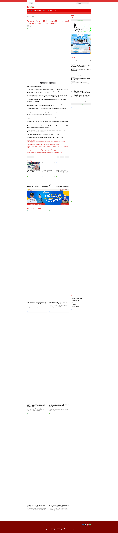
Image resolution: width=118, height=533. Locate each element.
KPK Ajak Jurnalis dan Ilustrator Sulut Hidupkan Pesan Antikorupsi (80, 79)
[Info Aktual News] (31, 6)
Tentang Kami (64, 528)
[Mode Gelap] (90, 3)
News (28, 18)
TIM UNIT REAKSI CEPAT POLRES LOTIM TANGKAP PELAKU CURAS (81, 70)
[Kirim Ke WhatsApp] (68, 157)
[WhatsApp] (90, 525)
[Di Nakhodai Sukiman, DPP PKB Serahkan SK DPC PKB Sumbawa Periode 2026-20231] (62, 179)
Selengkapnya (80, 20)
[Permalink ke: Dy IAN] (28, 25)
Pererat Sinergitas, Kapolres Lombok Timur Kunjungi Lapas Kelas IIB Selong (42, 150)
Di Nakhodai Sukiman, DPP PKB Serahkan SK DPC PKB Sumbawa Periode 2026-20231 (44, 152)
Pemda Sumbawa (75, 306)
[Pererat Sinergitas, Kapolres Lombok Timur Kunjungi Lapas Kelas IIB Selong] (48, 179)
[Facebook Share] (58, 157)
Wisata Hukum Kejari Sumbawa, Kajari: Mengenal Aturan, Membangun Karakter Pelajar (80, 83)
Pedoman (53, 528)
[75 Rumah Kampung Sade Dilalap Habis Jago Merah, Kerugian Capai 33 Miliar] (48, 166)
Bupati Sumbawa (75, 300)
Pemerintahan (32, 18)
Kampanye (74, 304)
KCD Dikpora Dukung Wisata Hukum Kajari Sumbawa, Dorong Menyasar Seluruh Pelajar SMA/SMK (80, 74)
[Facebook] (83, 525)
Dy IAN (31, 25)
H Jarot (73, 302)
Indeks (31, 3)
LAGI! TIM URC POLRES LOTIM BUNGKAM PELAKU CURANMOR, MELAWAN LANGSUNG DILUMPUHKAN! (80, 66)
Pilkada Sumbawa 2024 (77, 298)
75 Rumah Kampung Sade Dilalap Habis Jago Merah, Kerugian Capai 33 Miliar (54, 0)
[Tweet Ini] (61, 157)
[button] (88, 3)
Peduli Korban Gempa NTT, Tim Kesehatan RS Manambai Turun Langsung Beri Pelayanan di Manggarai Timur (46, 142)
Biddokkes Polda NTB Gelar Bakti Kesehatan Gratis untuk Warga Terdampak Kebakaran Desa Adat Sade (47, 147)
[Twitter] (85, 525)
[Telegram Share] (66, 157)
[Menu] (28, 3)
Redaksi (58, 528)
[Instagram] (88, 525)
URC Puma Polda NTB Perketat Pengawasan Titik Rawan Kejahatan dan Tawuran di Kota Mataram (47, 149)
